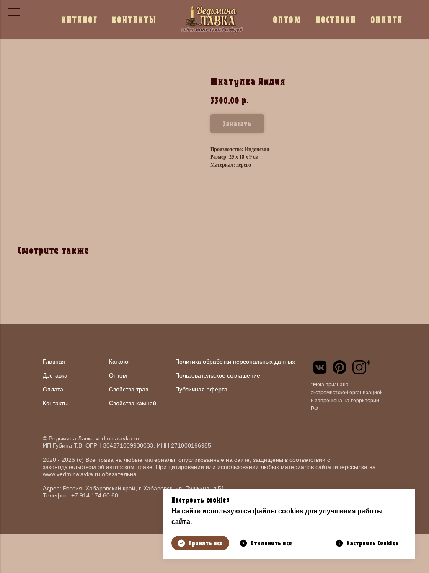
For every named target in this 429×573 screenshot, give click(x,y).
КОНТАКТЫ (134, 19)
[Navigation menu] (14, 12)
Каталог (119, 361)
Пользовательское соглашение (217, 375)
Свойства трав (128, 389)
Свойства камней (132, 403)
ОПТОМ (287, 19)
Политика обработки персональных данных (235, 361)
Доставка (55, 375)
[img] (320, 367)
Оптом (118, 375)
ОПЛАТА (386, 19)
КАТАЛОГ (79, 19)
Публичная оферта (201, 389)
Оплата (53, 389)
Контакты (55, 403)
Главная (54, 361)
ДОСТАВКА (335, 19)
